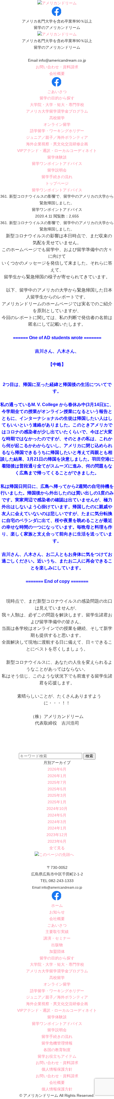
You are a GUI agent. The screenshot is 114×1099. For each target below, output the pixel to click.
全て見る (57, 848)
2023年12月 (57, 835)
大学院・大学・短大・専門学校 (57, 104)
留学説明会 (57, 170)
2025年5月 (57, 789)
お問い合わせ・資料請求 (57, 67)
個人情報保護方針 (57, 1069)
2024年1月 (57, 828)
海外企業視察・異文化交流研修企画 (57, 144)
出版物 (57, 945)
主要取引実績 (57, 931)
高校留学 (57, 118)
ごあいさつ (57, 91)
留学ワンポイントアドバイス (57, 163)
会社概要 (57, 73)
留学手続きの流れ (57, 177)
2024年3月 (57, 822)
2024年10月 (57, 808)
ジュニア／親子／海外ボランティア (57, 137)
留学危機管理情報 (57, 1043)
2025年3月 (57, 795)
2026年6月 (57, 769)
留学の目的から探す (57, 98)
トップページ (57, 183)
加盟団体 (57, 951)
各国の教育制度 (57, 1050)
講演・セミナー (57, 938)
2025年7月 (57, 782)
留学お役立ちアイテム (57, 1056)
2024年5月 (57, 815)
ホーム (57, 905)
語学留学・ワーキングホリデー (57, 131)
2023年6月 (57, 841)
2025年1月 (57, 802)
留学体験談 (57, 157)
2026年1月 (57, 776)
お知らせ (57, 912)
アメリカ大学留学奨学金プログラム (57, 111)
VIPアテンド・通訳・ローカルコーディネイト (57, 150)
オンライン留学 (57, 124)
